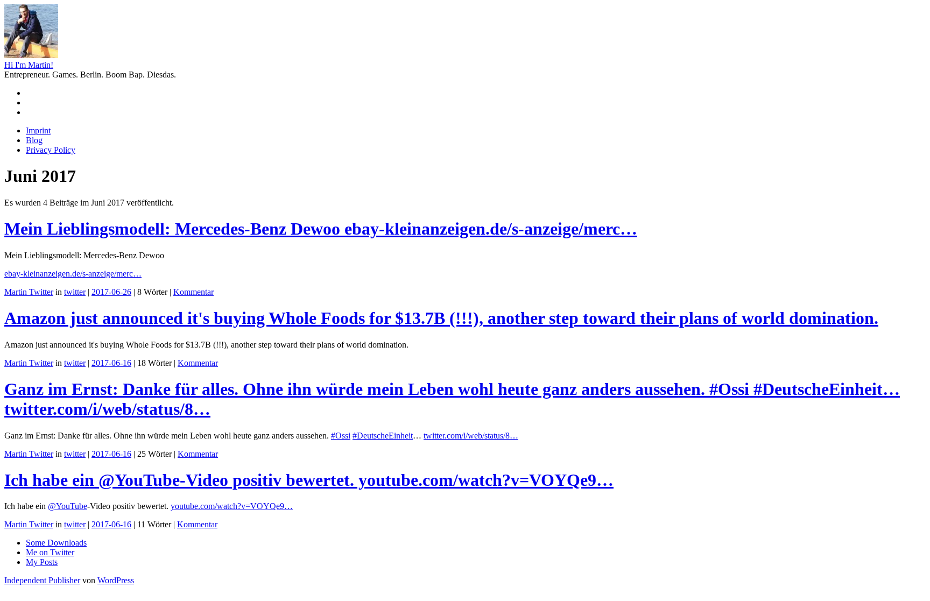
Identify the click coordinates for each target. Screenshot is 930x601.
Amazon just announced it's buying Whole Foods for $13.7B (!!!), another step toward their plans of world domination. (441, 318)
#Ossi (340, 435)
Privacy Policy (50, 149)
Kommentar (193, 291)
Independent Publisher (42, 580)
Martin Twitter (28, 291)
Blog (34, 140)
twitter (75, 291)
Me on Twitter (50, 552)
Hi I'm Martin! (28, 64)
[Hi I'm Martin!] (31, 55)
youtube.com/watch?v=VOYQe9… (232, 506)
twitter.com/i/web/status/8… (471, 435)
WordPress (115, 580)
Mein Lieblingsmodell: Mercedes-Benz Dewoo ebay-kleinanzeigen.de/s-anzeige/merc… (320, 228)
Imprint (38, 130)
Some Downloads (56, 542)
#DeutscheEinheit (383, 435)
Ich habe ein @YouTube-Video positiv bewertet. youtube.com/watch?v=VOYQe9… (309, 480)
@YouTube (67, 506)
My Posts (42, 562)
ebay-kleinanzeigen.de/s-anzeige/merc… (73, 273)
